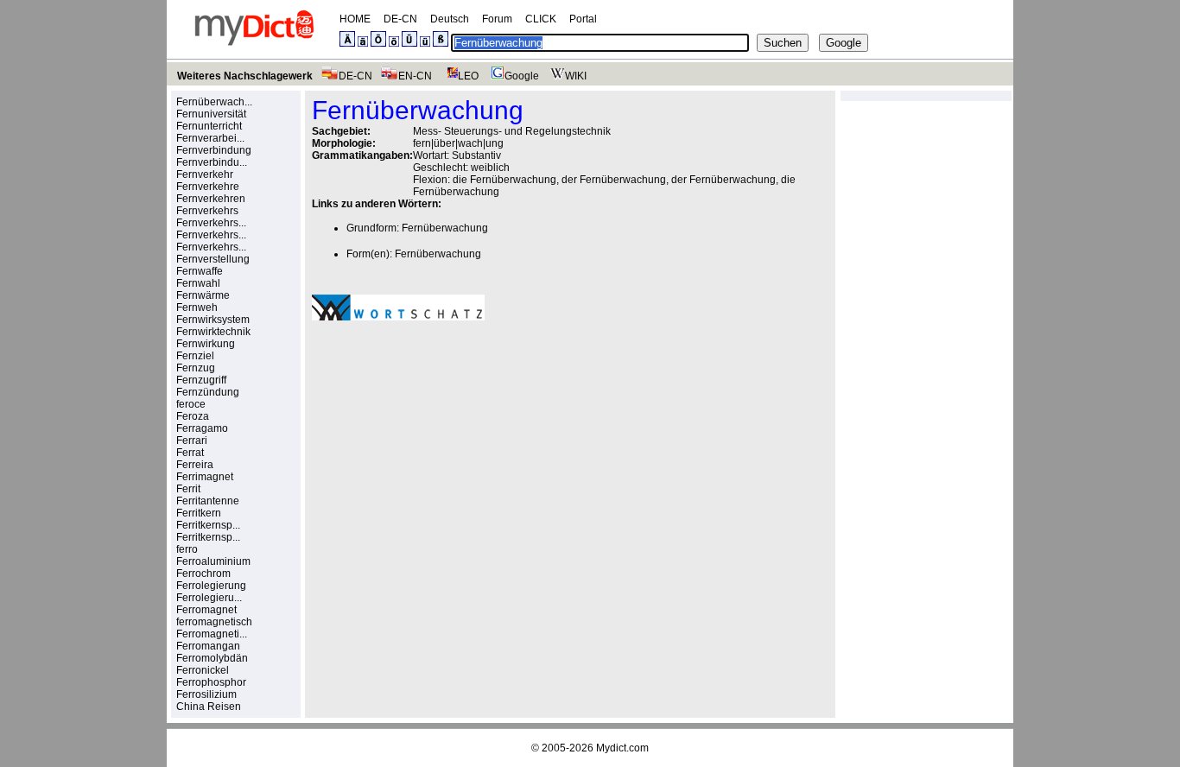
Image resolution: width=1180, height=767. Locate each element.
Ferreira (194, 465)
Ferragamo (202, 428)
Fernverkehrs (207, 211)
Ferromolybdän (212, 658)
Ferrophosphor (211, 682)
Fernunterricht (209, 126)
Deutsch (449, 19)
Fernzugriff (201, 380)
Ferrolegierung (211, 586)
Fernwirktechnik (213, 332)
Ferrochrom (203, 573)
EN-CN (415, 76)
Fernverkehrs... (211, 223)
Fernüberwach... (214, 102)
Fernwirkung (205, 344)
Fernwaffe (199, 271)
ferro (187, 549)
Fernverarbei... (210, 138)
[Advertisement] (457, 453)
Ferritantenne (207, 501)
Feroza (192, 416)
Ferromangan (208, 646)
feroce (191, 404)
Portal (583, 19)
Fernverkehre (207, 187)
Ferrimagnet (204, 477)
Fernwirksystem (213, 320)
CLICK (540, 19)
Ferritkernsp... (208, 525)
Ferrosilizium (206, 694)
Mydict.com (622, 748)
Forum (497, 19)
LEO (468, 76)
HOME (355, 19)
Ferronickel (202, 670)
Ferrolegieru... (209, 598)
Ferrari (191, 440)
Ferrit (188, 489)
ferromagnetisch (214, 622)
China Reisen (208, 706)
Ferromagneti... (211, 634)
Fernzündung (207, 392)
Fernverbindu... (211, 162)
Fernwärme (203, 295)
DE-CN (400, 19)
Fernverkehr (204, 174)
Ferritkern (198, 513)
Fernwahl (198, 283)
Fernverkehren (210, 199)
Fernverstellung (213, 259)
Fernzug (195, 368)
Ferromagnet (206, 610)
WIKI (576, 76)
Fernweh (197, 307)
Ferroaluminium (213, 561)
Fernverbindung (213, 150)
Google (521, 76)
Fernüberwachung (445, 228)
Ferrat (190, 453)
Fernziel (195, 356)
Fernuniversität (211, 114)
